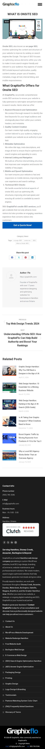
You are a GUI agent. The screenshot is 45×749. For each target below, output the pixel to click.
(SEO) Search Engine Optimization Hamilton (23, 661)
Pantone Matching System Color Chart (21, 701)
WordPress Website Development (19, 633)
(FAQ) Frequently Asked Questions (19, 706)
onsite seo (27, 240)
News (7, 22)
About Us (9, 627)
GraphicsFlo (22, 740)
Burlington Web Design (14, 650)
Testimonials (10, 695)
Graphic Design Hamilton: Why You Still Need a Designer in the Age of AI (29, 370)
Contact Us (10, 621)
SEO (34, 240)
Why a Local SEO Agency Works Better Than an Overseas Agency (29, 454)
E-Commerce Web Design (16, 655)
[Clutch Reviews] (20, 537)
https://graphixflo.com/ (28, 277)
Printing (8, 678)
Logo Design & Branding (15, 689)
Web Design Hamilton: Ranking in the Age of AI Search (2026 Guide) (28, 403)
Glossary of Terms (13, 712)
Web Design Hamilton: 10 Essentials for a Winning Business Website (29, 387)
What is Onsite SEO (22, 243)
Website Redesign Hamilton (16, 638)
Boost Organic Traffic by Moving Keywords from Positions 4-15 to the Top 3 (30, 437)
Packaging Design (13, 672)
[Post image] (9, 371)
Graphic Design (11, 684)
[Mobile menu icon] (39, 4)
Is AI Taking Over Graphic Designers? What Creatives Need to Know (30, 420)
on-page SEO (18, 240)
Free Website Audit (13, 644)
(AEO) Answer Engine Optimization (19, 667)
